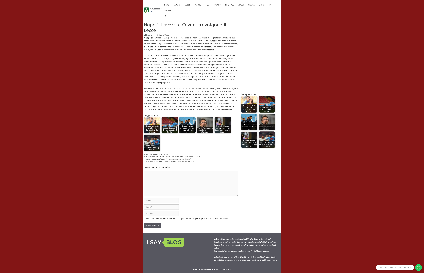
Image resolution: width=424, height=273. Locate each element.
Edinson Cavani (164, 157)
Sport (262, 5)
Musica (251, 5)
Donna (217, 5)
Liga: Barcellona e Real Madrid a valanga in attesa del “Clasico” (170, 161)
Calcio (198, 5)
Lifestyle (229, 5)
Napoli (155, 154)
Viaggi (241, 5)
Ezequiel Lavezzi (177, 157)
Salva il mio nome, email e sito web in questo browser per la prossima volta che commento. (187, 218)
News (166, 5)
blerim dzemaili (152, 157)
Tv (270, 5)
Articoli (149, 154)
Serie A (165, 154)
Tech (208, 5)
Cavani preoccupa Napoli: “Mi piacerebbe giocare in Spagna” (168, 159)
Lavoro (177, 5)
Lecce (186, 157)
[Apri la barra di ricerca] (165, 16)
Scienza (167, 10)
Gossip (188, 5)
